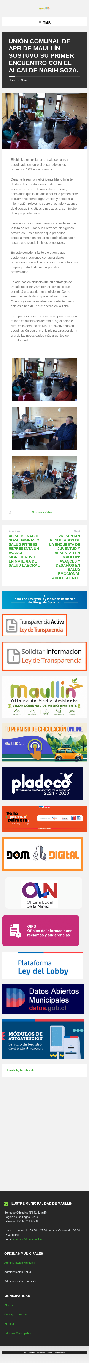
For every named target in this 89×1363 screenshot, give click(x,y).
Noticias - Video (42, 512)
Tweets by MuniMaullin (20, 1070)
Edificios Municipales (17, 1333)
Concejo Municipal (15, 1314)
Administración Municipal (20, 1262)
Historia (9, 1323)
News (24, 80)
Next (77, 531)
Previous (15, 531)
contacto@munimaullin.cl (29, 1239)
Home (12, 80)
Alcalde (9, 1305)
